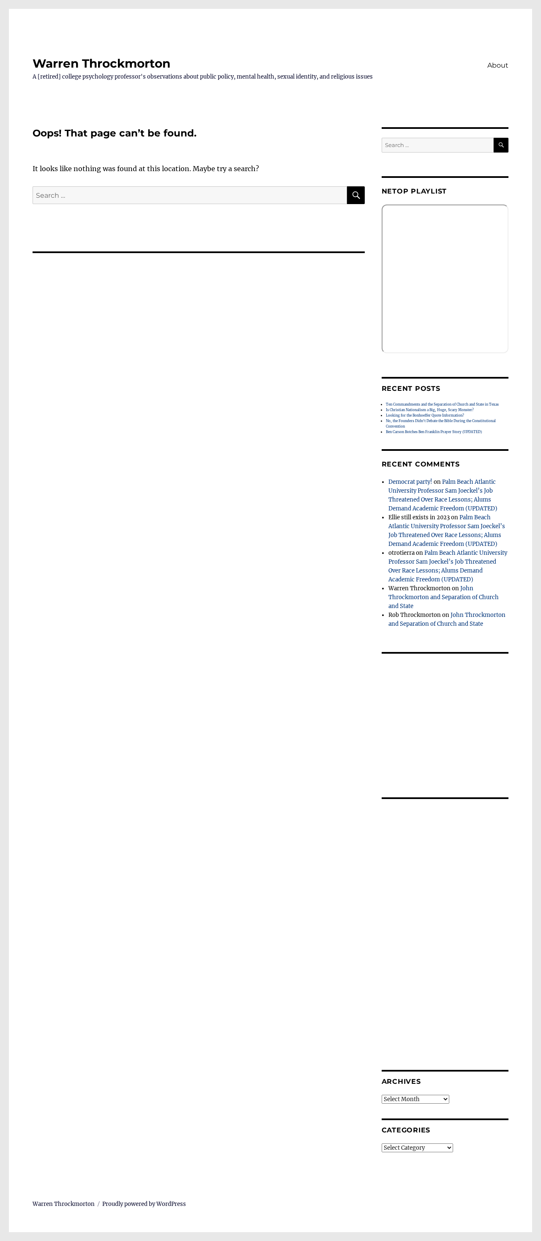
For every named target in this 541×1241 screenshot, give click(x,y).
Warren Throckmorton (101, 63)
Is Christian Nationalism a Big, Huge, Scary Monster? (430, 410)
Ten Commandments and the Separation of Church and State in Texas (442, 404)
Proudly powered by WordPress (144, 1204)
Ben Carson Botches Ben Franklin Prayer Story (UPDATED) (434, 432)
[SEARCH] (501, 145)
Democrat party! (410, 481)
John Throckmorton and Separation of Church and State (443, 597)
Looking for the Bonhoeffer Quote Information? (425, 415)
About (497, 65)
